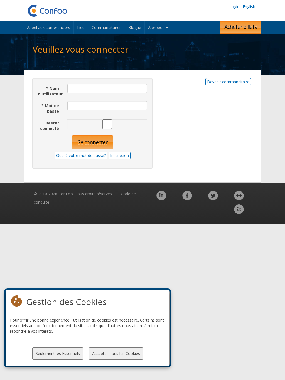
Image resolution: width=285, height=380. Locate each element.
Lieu (81, 27)
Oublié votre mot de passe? (81, 155)
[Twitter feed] (213, 198)
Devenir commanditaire (228, 81)
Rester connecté (49, 125)
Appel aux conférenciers (48, 27)
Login (234, 6)
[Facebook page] (187, 198)
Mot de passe (50, 108)
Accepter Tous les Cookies (116, 353)
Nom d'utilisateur (50, 91)
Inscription (119, 155)
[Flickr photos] (239, 198)
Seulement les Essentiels (58, 353)
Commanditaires (106, 27)
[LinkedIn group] (161, 198)
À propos (157, 27)
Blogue (134, 27)
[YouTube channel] (239, 212)
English (249, 6)
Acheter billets (240, 27)
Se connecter (92, 142)
